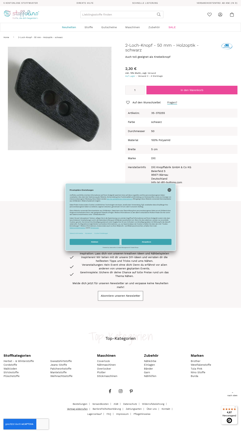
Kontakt (166, 409)
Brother (195, 361)
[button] (143, 102)
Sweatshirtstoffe (61, 361)
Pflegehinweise (142, 414)
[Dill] (226, 48)
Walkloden (10, 368)
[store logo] (21, 15)
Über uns (152, 409)
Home (6, 37)
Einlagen (149, 364)
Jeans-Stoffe (58, 364)
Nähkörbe (150, 361)
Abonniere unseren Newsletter (120, 295)
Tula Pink (196, 368)
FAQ (109, 414)
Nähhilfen (150, 376)
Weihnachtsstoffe (61, 376)
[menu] (120, 27)
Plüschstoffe (12, 376)
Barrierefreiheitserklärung (107, 409)
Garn (147, 372)
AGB (116, 403)
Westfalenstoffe (201, 364)
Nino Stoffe (198, 372)
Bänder (148, 368)
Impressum (122, 414)
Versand (152, 73)
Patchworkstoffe (60, 368)
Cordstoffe (10, 364)
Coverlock (103, 361)
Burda (194, 376)
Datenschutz (130, 403)
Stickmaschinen (107, 376)
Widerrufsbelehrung (153, 403)
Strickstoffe (11, 372)
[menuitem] (70, 27)
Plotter (101, 372)
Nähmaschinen (106, 364)
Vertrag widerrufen (77, 409)
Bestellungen (80, 403)
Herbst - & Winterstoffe (19, 361)
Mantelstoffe (58, 372)
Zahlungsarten (134, 409)
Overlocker (104, 368)
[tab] (120, 27)
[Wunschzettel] (209, 14)
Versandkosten (100, 403)
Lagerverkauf (94, 414)
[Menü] (235, 408)
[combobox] (121, 14)
